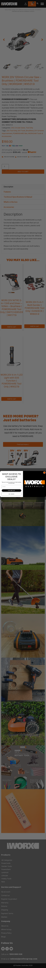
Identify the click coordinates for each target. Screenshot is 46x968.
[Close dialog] (44, 473)
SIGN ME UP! (11, 490)
